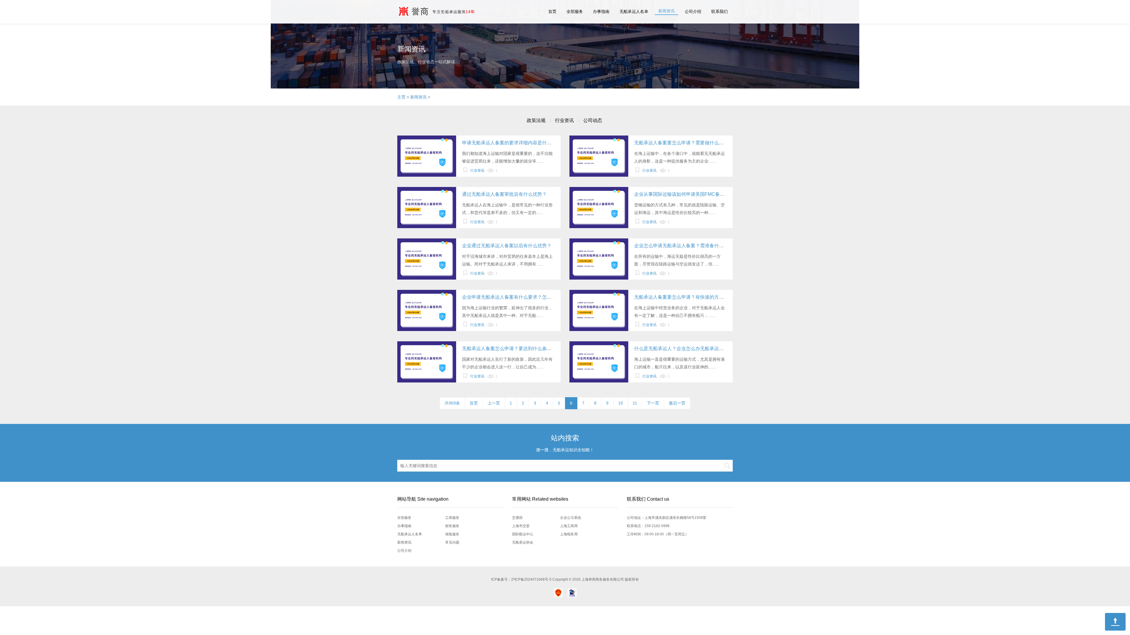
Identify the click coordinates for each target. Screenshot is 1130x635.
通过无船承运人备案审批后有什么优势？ (504, 194)
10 (620, 403)
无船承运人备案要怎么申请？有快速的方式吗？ (683, 297)
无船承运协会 (522, 542)
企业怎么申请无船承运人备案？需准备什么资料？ (686, 245)
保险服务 (452, 534)
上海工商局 (569, 526)
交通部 (517, 518)
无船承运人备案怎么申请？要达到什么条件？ (509, 348)
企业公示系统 (570, 518)
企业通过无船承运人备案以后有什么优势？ (506, 245)
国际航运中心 (522, 534)
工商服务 (452, 518)
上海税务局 (569, 534)
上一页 (494, 403)
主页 (401, 97)
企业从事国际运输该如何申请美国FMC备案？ (681, 194)
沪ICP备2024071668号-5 (531, 579)
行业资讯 (564, 120)
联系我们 (719, 11)
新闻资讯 (666, 11)
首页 (552, 11)
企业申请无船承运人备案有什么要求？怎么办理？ (514, 297)
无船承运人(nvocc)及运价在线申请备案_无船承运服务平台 (444, 12)
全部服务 (574, 11)
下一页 (653, 403)
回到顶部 (1115, 622)
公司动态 (592, 120)
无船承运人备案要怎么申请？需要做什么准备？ (683, 142)
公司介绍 (693, 11)
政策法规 (536, 120)
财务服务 (452, 526)
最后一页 (677, 403)
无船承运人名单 (633, 11)
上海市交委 (521, 526)
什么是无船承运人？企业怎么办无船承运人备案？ (686, 348)
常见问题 (452, 542)
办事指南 (601, 11)
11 (635, 403)
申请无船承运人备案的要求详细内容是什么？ (509, 142)
